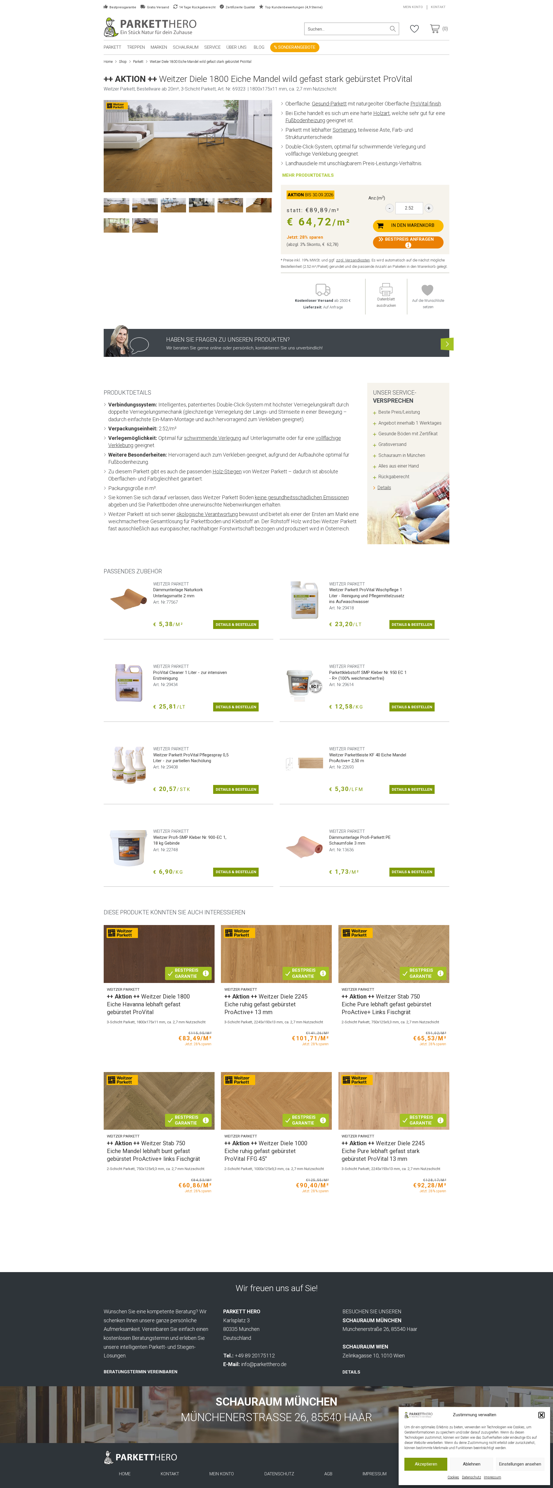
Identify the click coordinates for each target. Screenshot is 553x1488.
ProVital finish (425, 104)
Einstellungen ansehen (520, 1464)
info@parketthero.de (264, 1364)
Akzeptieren (426, 1464)
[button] (541, 1415)
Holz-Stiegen (227, 471)
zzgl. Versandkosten (353, 260)
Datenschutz (471, 1477)
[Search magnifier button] (393, 29)
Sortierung (344, 130)
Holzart (381, 113)
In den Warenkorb (412, 225)
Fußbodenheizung (305, 120)
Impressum (492, 1477)
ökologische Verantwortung (207, 514)
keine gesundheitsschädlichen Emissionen (302, 497)
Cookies (453, 1477)
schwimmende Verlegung (212, 438)
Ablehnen (471, 1464)
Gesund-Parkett (329, 104)
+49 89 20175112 (255, 1356)
